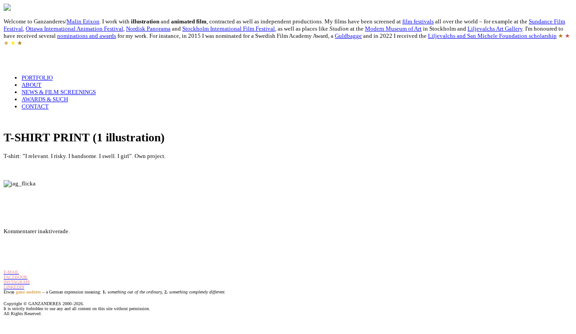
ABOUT (31, 84)
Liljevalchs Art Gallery (495, 28)
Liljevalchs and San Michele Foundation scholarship (492, 35)
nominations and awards (86, 35)
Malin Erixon (83, 21)
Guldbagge (348, 35)
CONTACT (35, 106)
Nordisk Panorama (148, 28)
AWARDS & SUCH (45, 99)
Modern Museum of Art (393, 28)
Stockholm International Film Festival (228, 28)
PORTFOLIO (37, 77)
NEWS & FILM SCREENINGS (59, 92)
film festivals (418, 21)
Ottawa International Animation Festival (74, 28)
